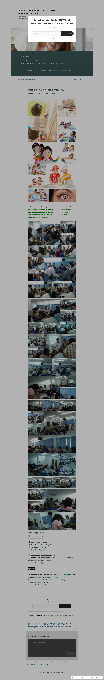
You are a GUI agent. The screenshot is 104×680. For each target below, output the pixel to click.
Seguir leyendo (52, 38)
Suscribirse (67, 33)
